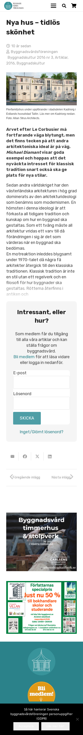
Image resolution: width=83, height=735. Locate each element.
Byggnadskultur (31, 63)
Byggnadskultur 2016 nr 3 (30, 57)
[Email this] (12, 456)
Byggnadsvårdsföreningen (34, 52)
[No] (77, 719)
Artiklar (61, 57)
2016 (10, 63)
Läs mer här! (55, 726)
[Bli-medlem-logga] (41, 695)
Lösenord (22, 393)
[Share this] (25, 456)
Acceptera (26, 726)
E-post (20, 372)
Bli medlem (24, 356)
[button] (53, 5)
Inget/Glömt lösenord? (41, 431)
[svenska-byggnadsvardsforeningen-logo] (13, 6)
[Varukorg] (74, 5)
